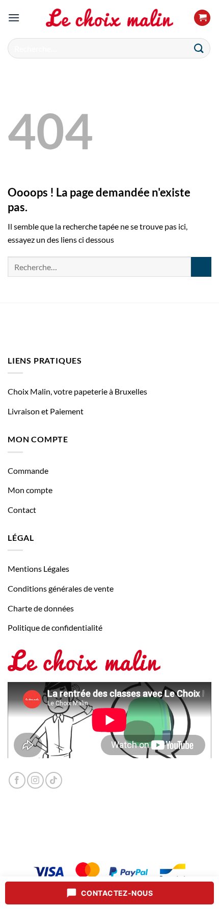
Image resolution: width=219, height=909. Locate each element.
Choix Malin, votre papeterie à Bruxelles (77, 391)
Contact (22, 509)
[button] (14, 17)
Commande (28, 470)
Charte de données (41, 608)
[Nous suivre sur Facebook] (17, 780)
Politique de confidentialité (55, 627)
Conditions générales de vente (61, 588)
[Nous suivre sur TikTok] (53, 780)
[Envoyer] (199, 48)
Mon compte (30, 490)
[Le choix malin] (109, 18)
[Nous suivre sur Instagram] (35, 780)
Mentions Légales (38, 568)
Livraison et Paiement (46, 411)
